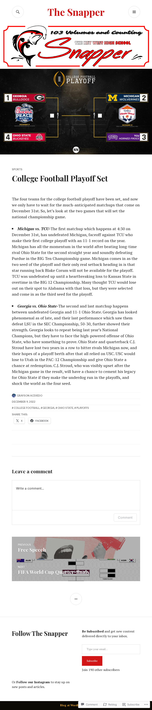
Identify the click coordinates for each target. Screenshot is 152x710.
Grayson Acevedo (29, 395)
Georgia (48, 407)
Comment (125, 517)
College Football (27, 407)
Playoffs (82, 407)
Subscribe (92, 661)
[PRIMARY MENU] (134, 12)
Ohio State (65, 407)
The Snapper (76, 11)
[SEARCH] (18, 12)
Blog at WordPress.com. (76, 705)
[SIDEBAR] (76, 599)
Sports (17, 169)
